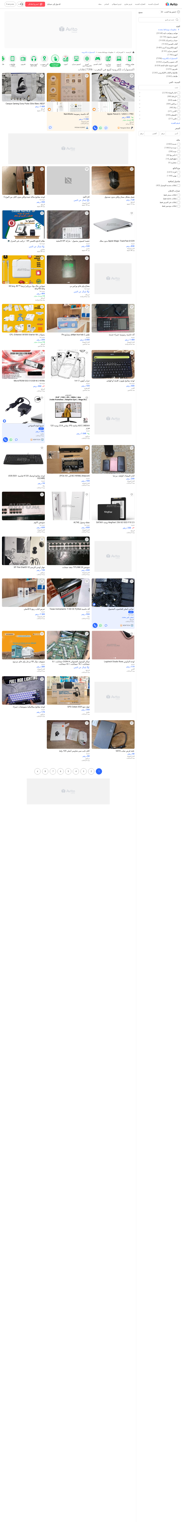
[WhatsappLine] (100, 127)
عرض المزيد (175, 123)
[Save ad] (132, 76)
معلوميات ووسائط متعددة (167, 30)
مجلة (99, 4)
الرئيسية (128, 52)
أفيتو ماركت (119, 52)
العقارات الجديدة (140, 4)
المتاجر (106, 4)
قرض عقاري (128, 4)
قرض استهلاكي (116, 4)
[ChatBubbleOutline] (106, 127)
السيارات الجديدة (153, 4)
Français (10, 4)
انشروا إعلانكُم (33, 4)
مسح (141, 12)
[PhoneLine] (95, 127)
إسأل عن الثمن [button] (80, 200)
